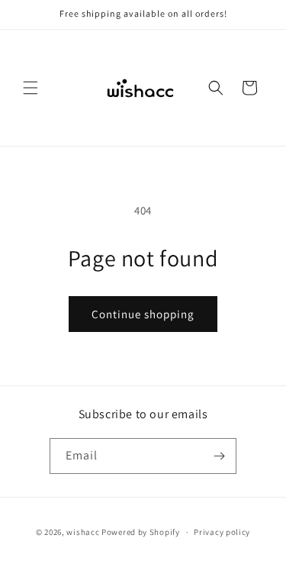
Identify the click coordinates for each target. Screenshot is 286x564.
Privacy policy (222, 532)
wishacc (82, 532)
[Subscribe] (219, 456)
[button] (30, 88)
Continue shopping (143, 314)
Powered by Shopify (140, 532)
